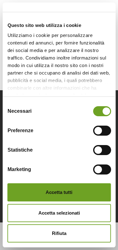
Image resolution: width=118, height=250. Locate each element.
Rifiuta (59, 233)
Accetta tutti (59, 192)
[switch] (102, 131)
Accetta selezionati (59, 213)
